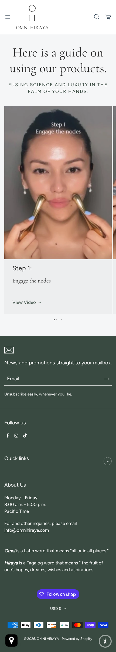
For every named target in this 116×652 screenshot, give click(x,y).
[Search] (96, 17)
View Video (24, 302)
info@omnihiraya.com (26, 530)
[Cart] (108, 17)
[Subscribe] (106, 379)
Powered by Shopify (77, 639)
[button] (105, 641)
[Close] (108, 461)
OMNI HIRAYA (48, 639)
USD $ (55, 608)
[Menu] (7, 17)
